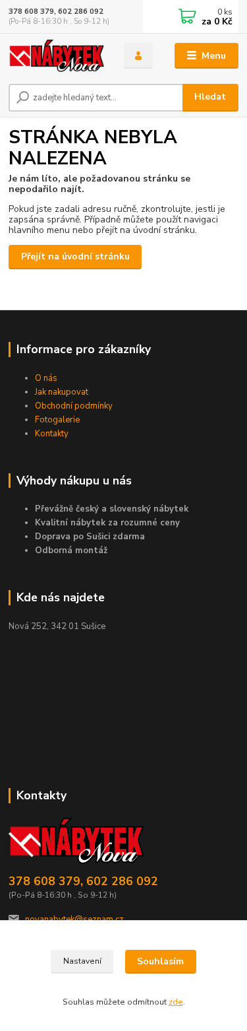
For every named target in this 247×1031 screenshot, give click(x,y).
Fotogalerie (57, 420)
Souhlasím (160, 961)
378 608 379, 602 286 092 (56, 12)
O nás (46, 378)
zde (176, 1002)
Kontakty (52, 434)
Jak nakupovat (61, 392)
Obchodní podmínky (74, 406)
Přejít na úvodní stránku (75, 256)
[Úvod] (56, 56)
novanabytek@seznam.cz (74, 919)
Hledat (210, 96)
